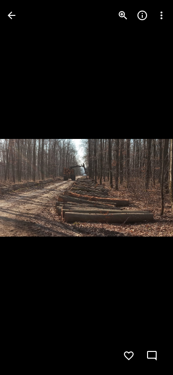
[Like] (129, 356)
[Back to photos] (11, 15)
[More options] (161, 15)
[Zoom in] (123, 15)
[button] (26, 187)
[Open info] (142, 15)
